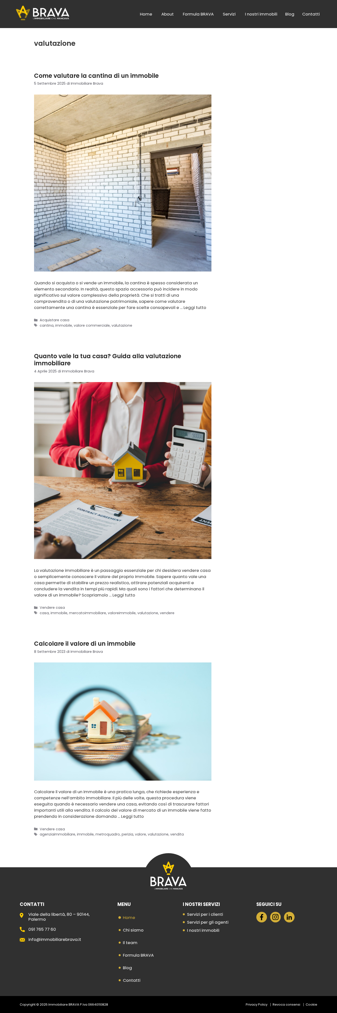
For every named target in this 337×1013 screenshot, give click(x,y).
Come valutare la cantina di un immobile (96, 76)
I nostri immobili (261, 14)
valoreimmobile (122, 613)
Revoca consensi (286, 1004)
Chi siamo (133, 930)
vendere (167, 613)
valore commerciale (92, 325)
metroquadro (107, 834)
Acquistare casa (54, 320)
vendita (177, 834)
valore (140, 834)
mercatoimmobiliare (87, 613)
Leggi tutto (195, 307)
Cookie (311, 1004)
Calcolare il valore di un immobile (84, 644)
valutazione (122, 325)
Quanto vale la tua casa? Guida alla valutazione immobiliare (107, 359)
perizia (127, 834)
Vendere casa (52, 607)
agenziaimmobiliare (57, 834)
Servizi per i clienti (205, 914)
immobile (63, 325)
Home (146, 14)
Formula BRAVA (198, 14)
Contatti (311, 14)
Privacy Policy (256, 1004)
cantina (47, 325)
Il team (130, 943)
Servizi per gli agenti (207, 922)
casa (44, 613)
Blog (289, 14)
